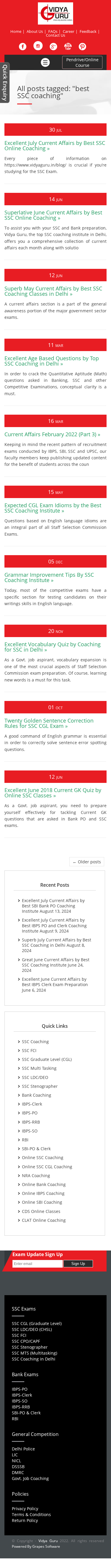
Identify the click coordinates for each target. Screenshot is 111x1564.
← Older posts (87, 862)
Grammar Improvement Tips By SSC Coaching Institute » (49, 577)
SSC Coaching (35, 1041)
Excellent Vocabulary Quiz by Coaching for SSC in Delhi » (52, 647)
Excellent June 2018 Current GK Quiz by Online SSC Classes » (52, 792)
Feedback (88, 31)
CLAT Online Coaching (44, 1220)
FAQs (52, 31)
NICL (16, 1460)
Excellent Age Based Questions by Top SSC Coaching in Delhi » (51, 361)
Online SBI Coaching (42, 1202)
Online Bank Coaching (44, 1184)
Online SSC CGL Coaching (47, 1166)
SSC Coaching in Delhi (33, 1359)
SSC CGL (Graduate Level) (37, 1323)
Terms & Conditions (31, 1514)
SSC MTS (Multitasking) (34, 1353)
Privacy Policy (25, 1508)
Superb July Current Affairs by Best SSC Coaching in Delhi (56, 942)
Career (68, 31)
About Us (35, 31)
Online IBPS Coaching (43, 1193)
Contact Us (55, 35)
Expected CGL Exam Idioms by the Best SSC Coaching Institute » (52, 508)
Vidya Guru (48, 1540)
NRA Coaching (36, 1175)
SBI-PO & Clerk (36, 1148)
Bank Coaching (36, 1095)
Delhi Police (23, 1449)
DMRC (18, 1472)
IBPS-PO (30, 1113)
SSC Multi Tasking (39, 1068)
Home (15, 31)
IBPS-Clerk (32, 1104)
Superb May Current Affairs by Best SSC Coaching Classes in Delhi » (53, 291)
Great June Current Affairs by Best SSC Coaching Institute (55, 962)
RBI (25, 1140)
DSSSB (18, 1466)
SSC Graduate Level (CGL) (47, 1059)
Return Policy (25, 1520)
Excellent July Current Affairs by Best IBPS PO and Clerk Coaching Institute (54, 925)
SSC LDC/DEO (35, 1077)
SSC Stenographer (40, 1086)
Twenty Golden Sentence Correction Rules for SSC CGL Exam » (49, 723)
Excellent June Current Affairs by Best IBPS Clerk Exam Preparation (55, 981)
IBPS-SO (30, 1131)
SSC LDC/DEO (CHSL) (32, 1329)
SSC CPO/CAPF (26, 1341)
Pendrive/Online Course (82, 62)
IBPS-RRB (31, 1122)
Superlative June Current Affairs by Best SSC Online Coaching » (53, 215)
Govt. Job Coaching (30, 1478)
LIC (15, 1455)
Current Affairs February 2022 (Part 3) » (52, 434)
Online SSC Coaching (42, 1157)
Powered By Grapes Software (36, 1546)
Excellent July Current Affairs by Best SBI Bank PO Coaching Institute (53, 906)
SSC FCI (29, 1050)
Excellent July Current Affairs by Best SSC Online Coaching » (54, 145)
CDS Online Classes (41, 1211)
